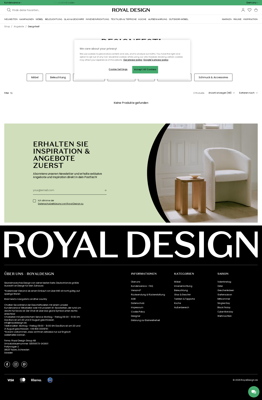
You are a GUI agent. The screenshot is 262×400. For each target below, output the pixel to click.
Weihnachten (224, 316)
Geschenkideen (225, 290)
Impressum (137, 307)
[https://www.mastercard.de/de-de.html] (22, 380)
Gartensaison (224, 295)
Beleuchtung (181, 290)
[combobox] (252, 2)
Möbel (177, 282)
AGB (133, 299)
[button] (252, 2)
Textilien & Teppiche (184, 299)
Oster (220, 286)
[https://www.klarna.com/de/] (36, 380)
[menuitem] (11, 19)
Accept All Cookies (145, 69)
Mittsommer (223, 299)
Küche (177, 303)
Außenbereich (181, 307)
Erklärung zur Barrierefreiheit (145, 320)
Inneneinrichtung (183, 286)
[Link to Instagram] (16, 364)
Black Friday (223, 307)
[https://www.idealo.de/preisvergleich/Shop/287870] (50, 380)
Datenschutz (137, 303)
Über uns (135, 282)
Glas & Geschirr (182, 295)
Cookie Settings (118, 69)
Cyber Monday (225, 312)
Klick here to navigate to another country (25, 299)
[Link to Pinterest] (24, 364)
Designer (135, 316)
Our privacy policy (132, 59)
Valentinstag (224, 282)
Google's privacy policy (155, 59)
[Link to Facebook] (7, 364)
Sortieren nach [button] (247, 92)
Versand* (136, 290)
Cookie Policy (138, 312)
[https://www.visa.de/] (10, 380)
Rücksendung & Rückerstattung (148, 295)
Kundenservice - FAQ (142, 286)
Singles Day (223, 303)
